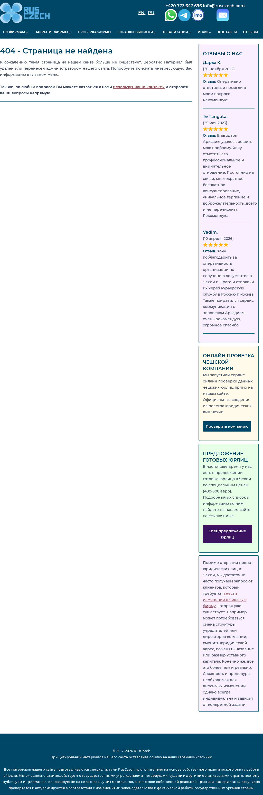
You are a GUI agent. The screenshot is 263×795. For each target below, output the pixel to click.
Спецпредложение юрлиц (227, 534)
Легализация (175, 32)
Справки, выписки (135, 32)
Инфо (203, 32)
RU (151, 12)
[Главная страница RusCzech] (25, 13)
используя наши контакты (139, 87)
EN (141, 12)
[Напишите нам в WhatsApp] (170, 16)
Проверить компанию (227, 426)
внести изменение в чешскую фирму (225, 599)
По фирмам (14, 32)
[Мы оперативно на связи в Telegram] (184, 16)
